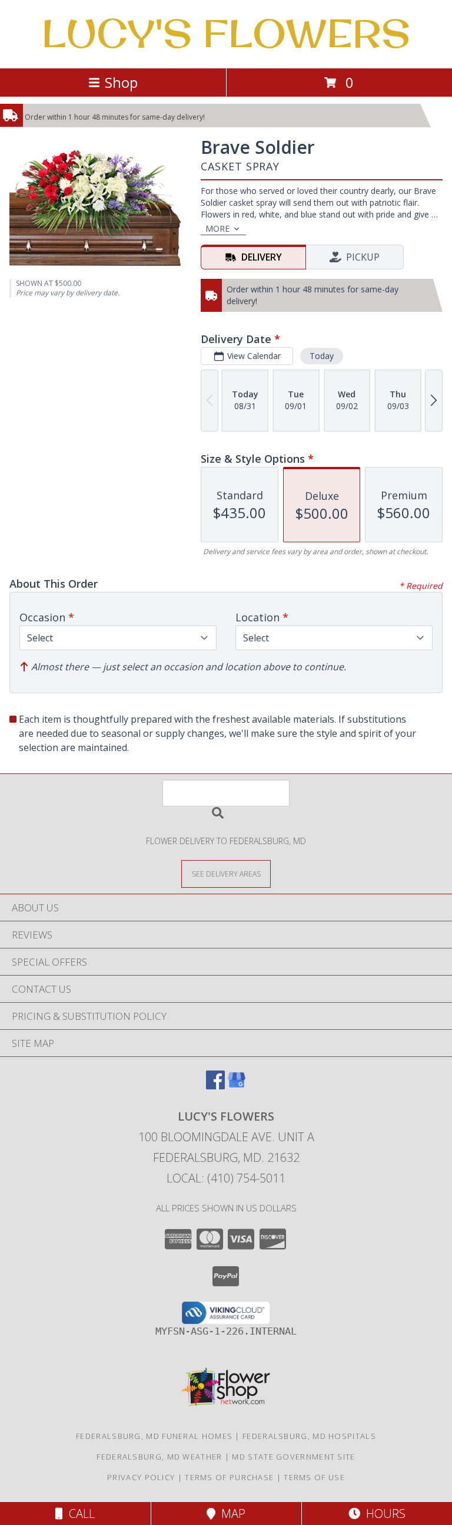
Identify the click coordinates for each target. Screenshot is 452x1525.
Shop (121, 82)
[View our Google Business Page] (236, 1085)
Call (79, 1513)
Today (322, 355)
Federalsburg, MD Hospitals (309, 1436)
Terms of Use (314, 1477)
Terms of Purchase (229, 1477)
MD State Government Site (293, 1456)
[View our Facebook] (215, 1085)
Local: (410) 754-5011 (226, 1178)
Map (230, 1513)
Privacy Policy (141, 1477)
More (217, 228)
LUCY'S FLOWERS (226, 33)
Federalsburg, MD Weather (159, 1456)
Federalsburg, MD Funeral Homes (154, 1436)
